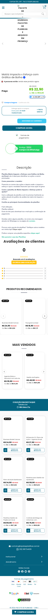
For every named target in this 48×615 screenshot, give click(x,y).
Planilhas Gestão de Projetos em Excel (10, 519)
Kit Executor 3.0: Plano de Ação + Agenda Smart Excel (34, 439)
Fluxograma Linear (32, 323)
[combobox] (22, 14)
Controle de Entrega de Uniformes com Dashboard (34, 520)
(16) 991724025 (25, 549)
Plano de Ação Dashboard (12, 480)
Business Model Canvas (10, 323)
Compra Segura (10, 102)
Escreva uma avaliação (24, 262)
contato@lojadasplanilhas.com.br (25, 546)
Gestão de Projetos (33, 377)
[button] (44, 316)
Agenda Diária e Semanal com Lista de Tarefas (12, 378)
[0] (44, 8)
